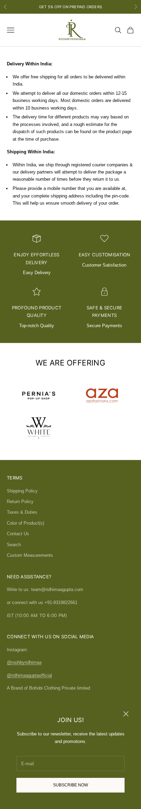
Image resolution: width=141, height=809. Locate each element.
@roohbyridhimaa (24, 662)
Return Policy (20, 501)
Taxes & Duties (22, 512)
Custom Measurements (30, 555)
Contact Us (18, 533)
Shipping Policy (22, 490)
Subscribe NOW (70, 785)
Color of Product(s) (25, 523)
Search (14, 544)
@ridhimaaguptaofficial (29, 675)
